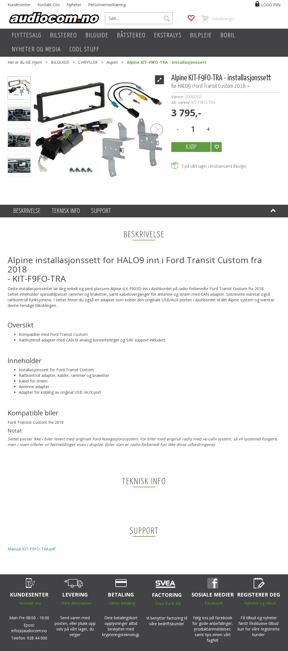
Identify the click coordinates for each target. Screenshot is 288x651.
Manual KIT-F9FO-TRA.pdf (31, 549)
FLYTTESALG (27, 35)
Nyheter (74, 4)
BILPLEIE (201, 35)
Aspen (112, 62)
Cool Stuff (84, 49)
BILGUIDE (97, 35)
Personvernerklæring (107, 4)
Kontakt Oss (48, 4)
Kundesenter (19, 4)
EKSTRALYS (168, 35)
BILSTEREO (63, 35)
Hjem (37, 62)
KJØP (191, 147)
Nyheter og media (36, 49)
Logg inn (270, 4)
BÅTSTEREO (131, 35)
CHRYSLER (88, 62)
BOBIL (227, 35)
